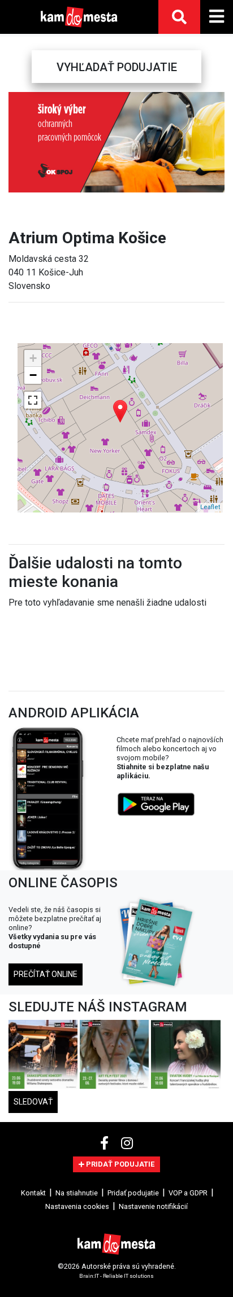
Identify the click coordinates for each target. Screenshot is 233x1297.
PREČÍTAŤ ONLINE (45, 974)
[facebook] (106, 1143)
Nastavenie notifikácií (153, 1206)
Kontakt (33, 1193)
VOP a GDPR (188, 1193)
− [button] (33, 375)
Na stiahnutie (76, 1193)
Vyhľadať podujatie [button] (117, 67)
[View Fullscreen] (32, 400)
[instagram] (127, 1143)
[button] (17, 142)
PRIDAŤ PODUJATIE (119, 1164)
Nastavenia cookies (77, 1206)
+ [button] (33, 358)
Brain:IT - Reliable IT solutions (116, 1276)
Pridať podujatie (133, 1193)
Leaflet (210, 507)
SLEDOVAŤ (33, 1101)
